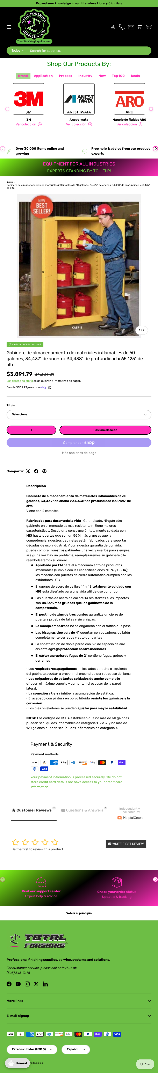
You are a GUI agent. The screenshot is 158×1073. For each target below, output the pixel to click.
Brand (23, 76)
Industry (85, 76)
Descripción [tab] (36, 486)
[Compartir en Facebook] (36, 471)
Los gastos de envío (20, 381)
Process (65, 76)
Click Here (100, 3)
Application (43, 76)
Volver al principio (79, 913)
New (102, 76)
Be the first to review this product (37, 849)
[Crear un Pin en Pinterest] (44, 471)
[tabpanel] (79, 612)
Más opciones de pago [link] (79, 453)
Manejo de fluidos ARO (129, 120)
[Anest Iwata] (79, 99)
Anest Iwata (79, 120)
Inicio (10, 182)
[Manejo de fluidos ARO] (129, 99)
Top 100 (118, 76)
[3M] (28, 99)
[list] (79, 266)
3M (28, 120)
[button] (139, 26)
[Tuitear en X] (28, 471)
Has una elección (105, 430)
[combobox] (79, 50)
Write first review (128, 844)
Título (11, 405)
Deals (135, 76)
